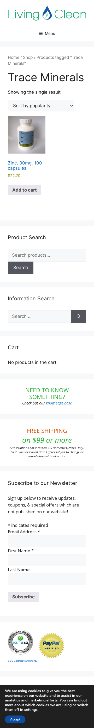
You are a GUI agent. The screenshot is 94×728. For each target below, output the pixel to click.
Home (13, 57)
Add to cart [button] (24, 190)
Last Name (19, 570)
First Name (21, 551)
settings (31, 709)
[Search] (78, 316)
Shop (28, 57)
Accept (15, 719)
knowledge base (59, 403)
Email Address (24, 532)
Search (20, 267)
